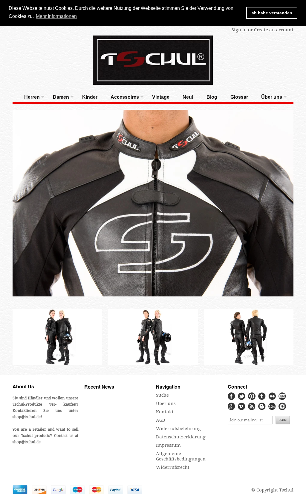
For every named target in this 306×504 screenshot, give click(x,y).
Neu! (188, 97)
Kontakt (165, 412)
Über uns (271, 97)
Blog (211, 97)
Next (292, 203)
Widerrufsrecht (172, 467)
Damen (61, 97)
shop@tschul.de (27, 417)
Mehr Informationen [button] (56, 16)
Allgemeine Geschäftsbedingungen (181, 456)
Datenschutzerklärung (181, 437)
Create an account (273, 30)
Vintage (160, 97)
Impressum (168, 445)
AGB (160, 420)
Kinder (89, 97)
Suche (162, 395)
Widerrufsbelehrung (178, 428)
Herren (32, 97)
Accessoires (125, 97)
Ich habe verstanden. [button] (271, 12)
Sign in (239, 30)
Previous (13, 203)
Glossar (239, 97)
